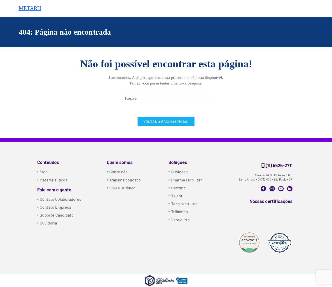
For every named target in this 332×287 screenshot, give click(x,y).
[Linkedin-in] (289, 188)
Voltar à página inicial (166, 121)
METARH (30, 8)
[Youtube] (281, 188)
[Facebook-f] (263, 188)
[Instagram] (272, 188)
